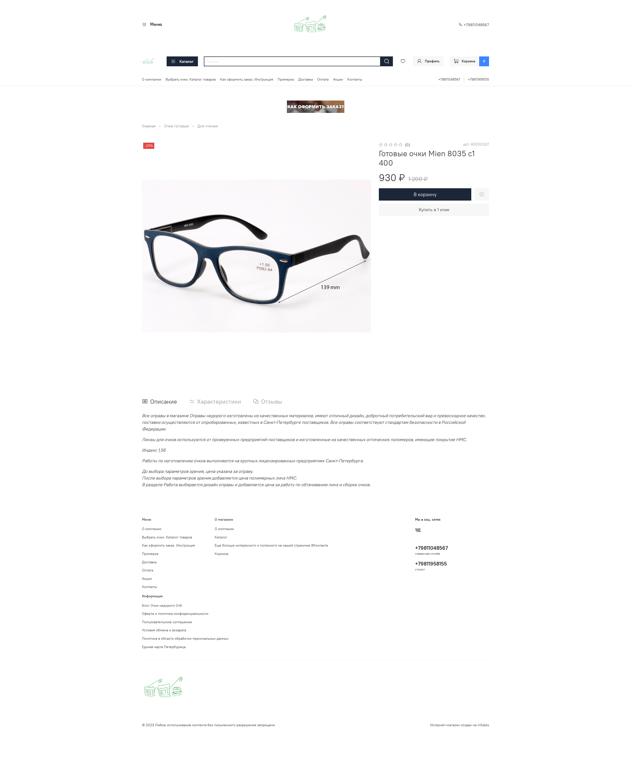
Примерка (286, 79)
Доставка (305, 79)
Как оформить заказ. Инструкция (246, 79)
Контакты (354, 79)
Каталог (186, 61)
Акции (338, 79)
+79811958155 (478, 79)
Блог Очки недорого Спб (162, 605)
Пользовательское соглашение (167, 622)
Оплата (323, 79)
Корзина (221, 553)
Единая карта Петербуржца (164, 647)
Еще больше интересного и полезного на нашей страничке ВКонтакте (271, 545)
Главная (149, 125)
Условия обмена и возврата (164, 630)
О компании (151, 79)
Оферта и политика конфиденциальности (175, 613)
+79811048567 (476, 24)
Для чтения (207, 125)
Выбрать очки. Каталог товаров (191, 79)
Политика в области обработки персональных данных (185, 638)
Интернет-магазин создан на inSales (459, 725)
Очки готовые (176, 125)
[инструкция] (315, 106)
